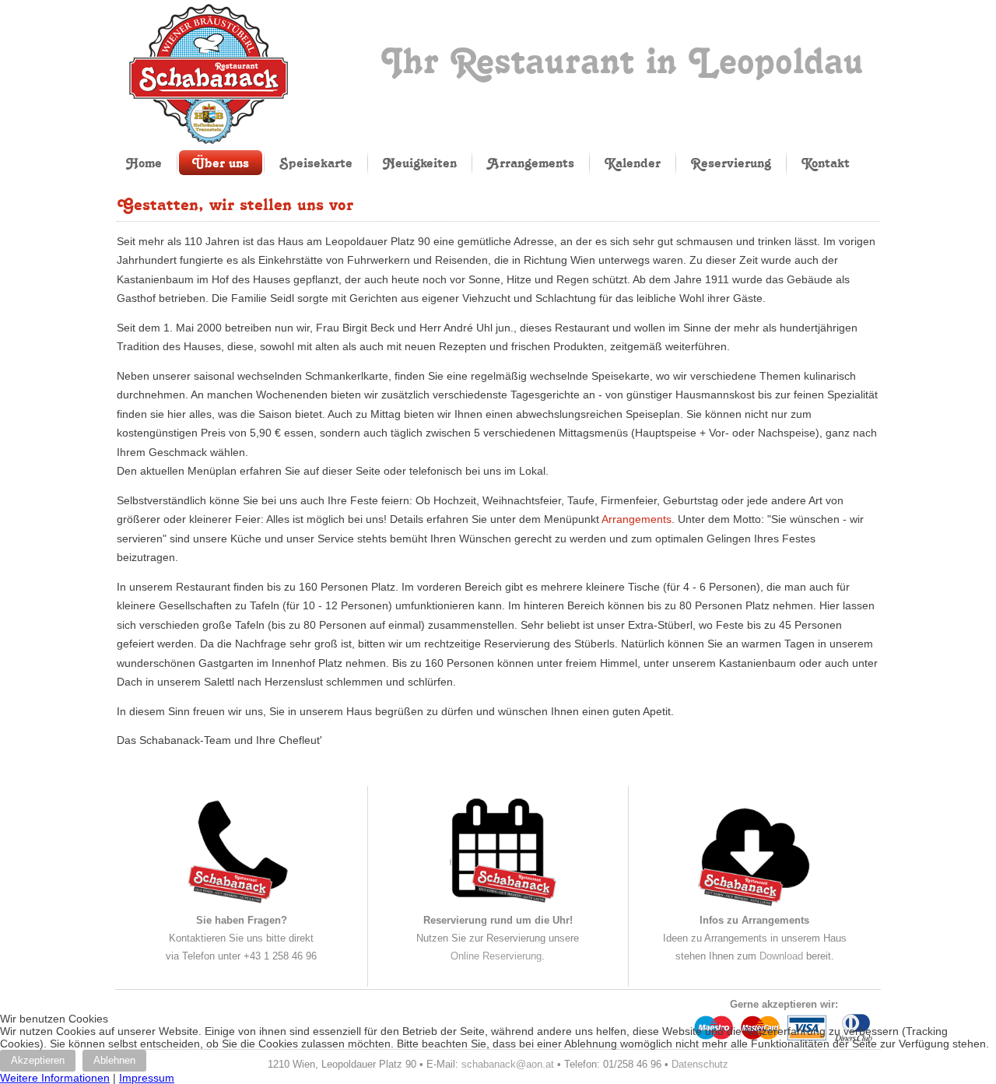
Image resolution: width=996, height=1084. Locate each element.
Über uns (220, 162)
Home (144, 162)
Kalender (633, 162)
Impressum (146, 1078)
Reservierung (731, 162)
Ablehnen (114, 1060)
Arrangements (530, 162)
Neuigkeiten (420, 162)
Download (781, 956)
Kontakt (825, 162)
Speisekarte (315, 162)
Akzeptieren (38, 1060)
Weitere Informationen (55, 1078)
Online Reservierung (496, 956)
